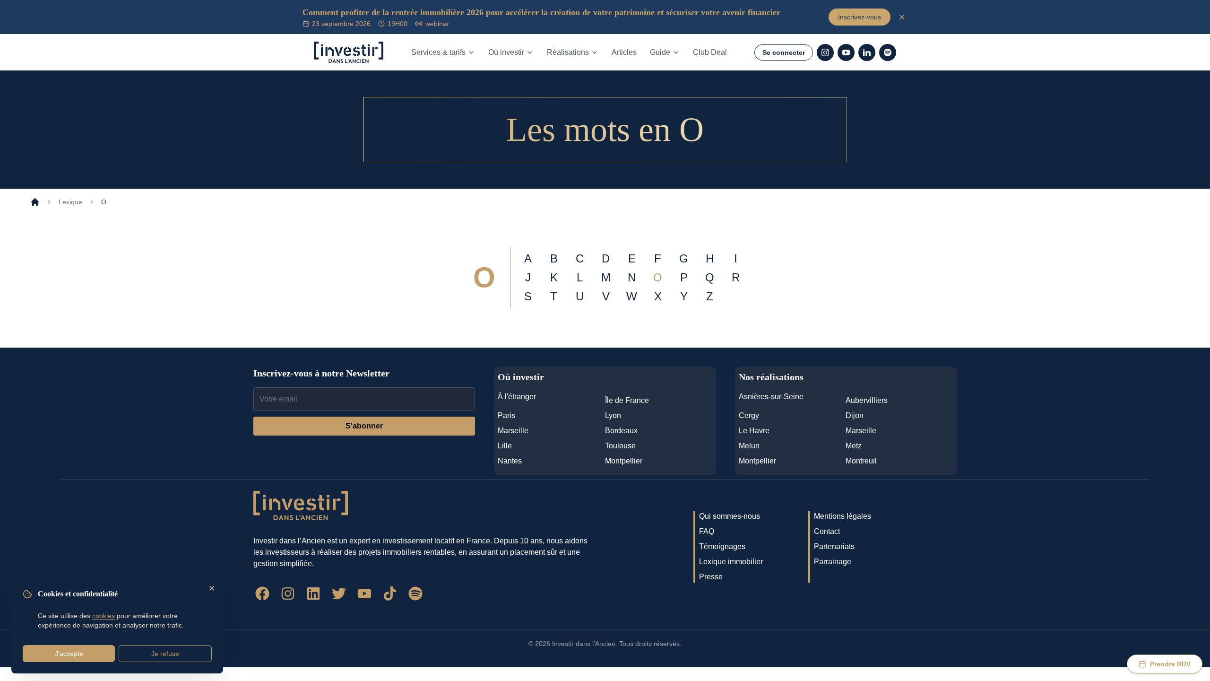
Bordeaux (621, 431)
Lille (505, 446)
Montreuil (861, 461)
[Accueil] (35, 202)
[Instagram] (825, 52)
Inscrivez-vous (859, 17)
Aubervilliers (867, 400)
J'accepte (69, 653)
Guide (660, 52)
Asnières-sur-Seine (771, 397)
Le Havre (754, 431)
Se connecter (783, 52)
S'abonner (364, 426)
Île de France (627, 400)
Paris (506, 415)
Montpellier (623, 461)
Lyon (613, 415)
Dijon (855, 415)
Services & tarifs (438, 52)
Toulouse (620, 446)
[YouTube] (846, 52)
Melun (749, 446)
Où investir (506, 52)
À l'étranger (517, 397)
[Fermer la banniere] (902, 17)
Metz (854, 446)
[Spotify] (887, 52)
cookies (103, 616)
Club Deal (710, 52)
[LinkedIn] (866, 52)
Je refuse (165, 653)
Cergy (749, 415)
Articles (624, 52)
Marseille (513, 431)
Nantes (510, 461)
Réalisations (568, 52)
